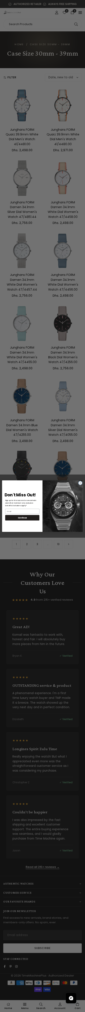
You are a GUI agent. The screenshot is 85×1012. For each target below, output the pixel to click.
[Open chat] (71, 998)
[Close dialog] (80, 483)
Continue (22, 517)
